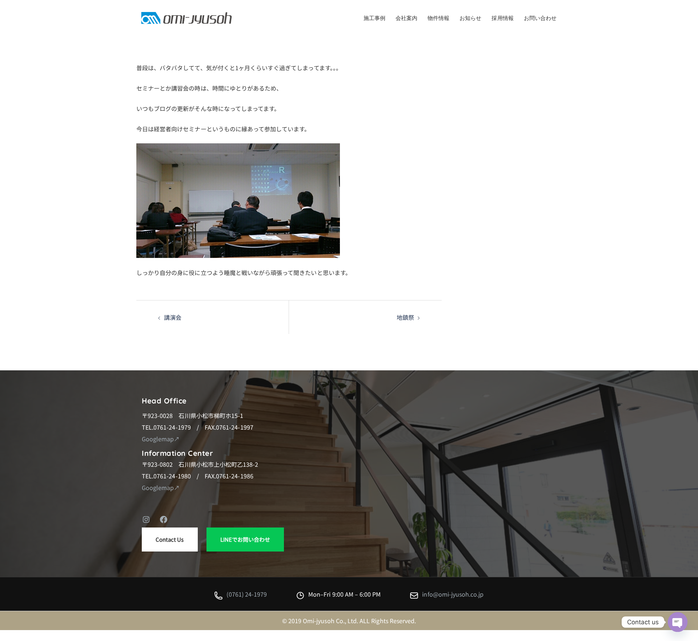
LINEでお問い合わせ (245, 539)
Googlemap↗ (161, 438)
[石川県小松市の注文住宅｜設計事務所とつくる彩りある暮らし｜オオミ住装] (186, 17)
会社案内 (406, 18)
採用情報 (502, 18)
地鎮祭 (405, 317)
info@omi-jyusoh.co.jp (453, 594)
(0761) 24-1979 (246, 594)
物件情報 (438, 18)
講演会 (172, 317)
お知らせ (470, 18)
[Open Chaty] (677, 622)
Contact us (170, 539)
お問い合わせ (540, 18)
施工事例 (374, 18)
